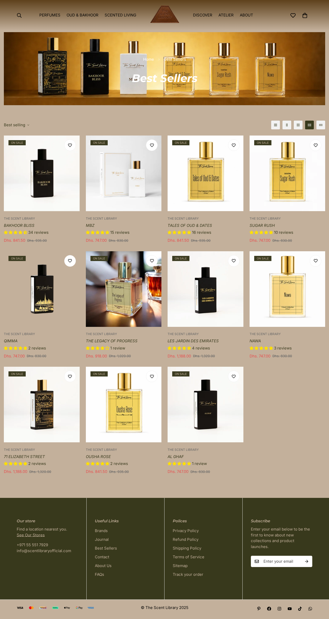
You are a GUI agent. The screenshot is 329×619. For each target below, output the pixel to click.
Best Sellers (106, 548)
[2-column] (286, 125)
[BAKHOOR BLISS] (42, 173)
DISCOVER (202, 15)
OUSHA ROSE (98, 456)
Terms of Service (188, 556)
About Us (103, 565)
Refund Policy (185, 539)
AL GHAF (176, 456)
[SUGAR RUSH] (287, 173)
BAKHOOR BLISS (19, 225)
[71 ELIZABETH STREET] (42, 404)
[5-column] (320, 125)
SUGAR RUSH (262, 225)
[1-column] (275, 125)
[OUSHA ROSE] (124, 404)
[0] (305, 15)
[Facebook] (269, 609)
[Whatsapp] (310, 609)
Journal (102, 539)
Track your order (188, 574)
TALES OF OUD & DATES (190, 225)
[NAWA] (287, 289)
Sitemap (180, 565)
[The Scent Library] (165, 15)
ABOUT (246, 15)
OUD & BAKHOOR (82, 15)
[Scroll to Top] (319, 591)
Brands (101, 530)
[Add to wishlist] (70, 145)
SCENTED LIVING (120, 15)
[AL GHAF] (205, 404)
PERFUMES (49, 15)
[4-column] (309, 125)
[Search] (19, 15)
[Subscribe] (306, 561)
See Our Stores (31, 535)
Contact (102, 556)
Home (148, 59)
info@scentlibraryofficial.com (44, 550)
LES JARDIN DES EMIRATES (193, 340)
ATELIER (226, 15)
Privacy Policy (186, 530)
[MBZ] (124, 173)
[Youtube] (290, 609)
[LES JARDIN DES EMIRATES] (205, 289)
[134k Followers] (279, 609)
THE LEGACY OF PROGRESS (112, 340)
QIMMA (10, 340)
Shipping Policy (187, 548)
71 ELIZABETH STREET (24, 456)
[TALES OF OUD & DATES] (205, 173)
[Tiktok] (300, 609)
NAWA (255, 340)
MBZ (90, 225)
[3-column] (298, 125)
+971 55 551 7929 (32, 544)
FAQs (99, 574)
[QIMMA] (42, 289)
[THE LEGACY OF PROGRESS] (124, 289)
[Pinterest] (259, 609)
